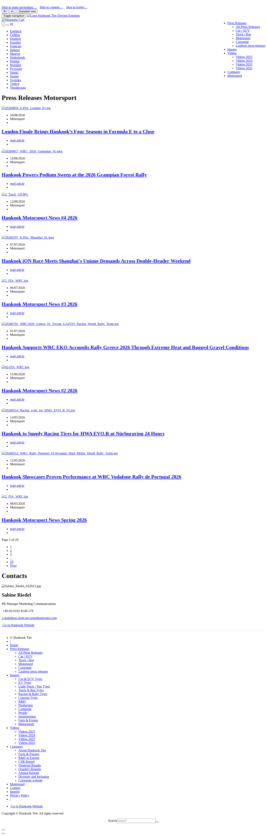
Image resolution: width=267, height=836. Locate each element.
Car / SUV (243, 30)
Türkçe (14, 84)
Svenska (15, 80)
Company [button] (16, 746)
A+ (5, 11)
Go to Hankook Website (18, 625)
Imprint (15, 791)
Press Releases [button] (237, 23)
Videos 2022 (244, 68)
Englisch (15, 31)
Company (233, 72)
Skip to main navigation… (19, 7)
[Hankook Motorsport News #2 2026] (15, 367)
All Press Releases (248, 27)
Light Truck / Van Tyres (34, 686)
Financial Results (29, 765)
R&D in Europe (28, 758)
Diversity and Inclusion (33, 776)
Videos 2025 (244, 57)
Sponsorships (27, 716)
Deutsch (15, 38)
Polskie (15, 61)
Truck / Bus (243, 34)
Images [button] (14, 675)
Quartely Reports (29, 769)
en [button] (11, 23)
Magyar (15, 54)
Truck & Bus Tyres (31, 690)
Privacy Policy (19, 795)
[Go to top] (3, 833)
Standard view (27, 11)
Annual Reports (28, 773)
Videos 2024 (244, 60)
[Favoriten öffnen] (7, 24)
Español (15, 42)
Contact (15, 788)
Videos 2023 (244, 64)
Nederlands (17, 57)
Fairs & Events (28, 720)
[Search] (157, 821)
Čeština (15, 35)
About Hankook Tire (32, 750)
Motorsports (26, 724)
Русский (16, 69)
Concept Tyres (28, 697)
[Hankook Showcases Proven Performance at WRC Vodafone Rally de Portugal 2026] (60, 453)
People (22, 713)
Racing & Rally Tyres (32, 694)
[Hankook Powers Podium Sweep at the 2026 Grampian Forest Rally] (32, 151)
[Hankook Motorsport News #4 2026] (15, 194)
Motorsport (243, 38)
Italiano (15, 50)
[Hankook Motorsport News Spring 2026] (15, 496)
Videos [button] (232, 53)
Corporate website (30, 780)
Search (112, 820)
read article (17, 140)
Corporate (242, 42)
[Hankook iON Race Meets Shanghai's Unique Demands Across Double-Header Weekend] (28, 237)
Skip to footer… (76, 7)
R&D (22, 701)
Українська (18, 87)
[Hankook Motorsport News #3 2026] (15, 280)
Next (13, 565)
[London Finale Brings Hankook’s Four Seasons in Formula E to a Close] (26, 108)
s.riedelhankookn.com (29, 618)
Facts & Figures (28, 754)
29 (11, 562)
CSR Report (26, 761)
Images (232, 49)
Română (15, 65)
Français (15, 46)
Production (25, 705)
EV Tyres (24, 682)
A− (13, 11)
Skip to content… (52, 7)
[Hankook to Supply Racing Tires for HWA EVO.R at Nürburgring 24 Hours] (38, 410)
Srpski (14, 72)
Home (14, 645)
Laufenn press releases (250, 45)
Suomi (14, 76)
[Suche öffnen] (3, 24)
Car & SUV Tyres (30, 679)
